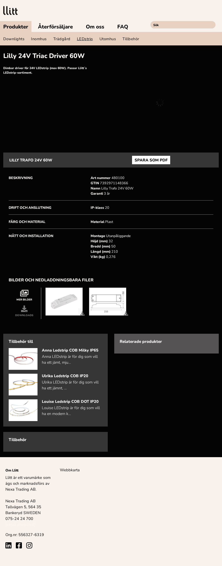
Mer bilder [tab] (24, 299)
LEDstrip (85, 38)
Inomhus (39, 38)
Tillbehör (130, 38)
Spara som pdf (151, 160)
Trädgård (61, 38)
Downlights (13, 38)
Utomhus (108, 38)
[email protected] (20, 524)
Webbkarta (70, 469)
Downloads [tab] (24, 315)
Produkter (15, 26)
